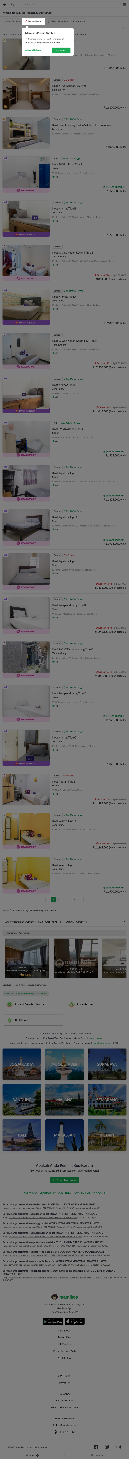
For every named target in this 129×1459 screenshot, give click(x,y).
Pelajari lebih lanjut (33, 50)
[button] (33, 21)
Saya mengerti (61, 50)
